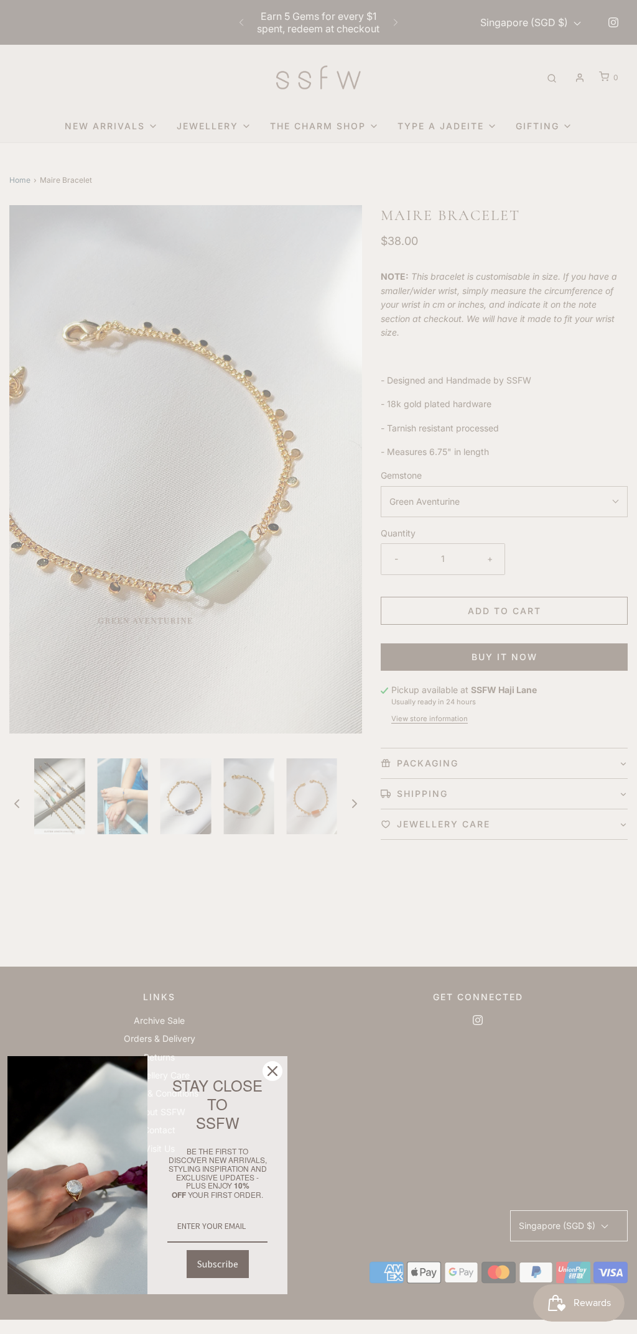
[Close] (272, 1071)
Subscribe (217, 1264)
